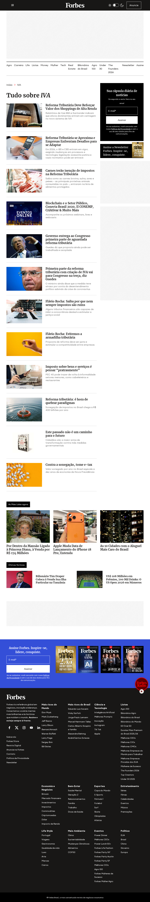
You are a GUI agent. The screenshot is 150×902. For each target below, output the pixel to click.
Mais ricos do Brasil (79, 704)
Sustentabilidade (76, 839)
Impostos (46, 806)
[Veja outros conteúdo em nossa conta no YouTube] (31, 728)
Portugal (46, 835)
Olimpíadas (100, 816)
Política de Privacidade (121, 129)
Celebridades (127, 799)
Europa (124, 852)
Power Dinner (100, 835)
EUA (123, 835)
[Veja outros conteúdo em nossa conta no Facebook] (9, 728)
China (123, 843)
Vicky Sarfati (74, 713)
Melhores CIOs (128, 742)
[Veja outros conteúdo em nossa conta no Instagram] (24, 728)
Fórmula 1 (98, 799)
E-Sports (98, 794)
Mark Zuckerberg (50, 716)
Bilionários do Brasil (130, 717)
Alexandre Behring (77, 733)
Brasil (123, 839)
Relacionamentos (76, 799)
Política (125, 830)
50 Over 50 (126, 726)
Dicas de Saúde (75, 811)
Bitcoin (45, 794)
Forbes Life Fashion (103, 848)
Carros (45, 865)
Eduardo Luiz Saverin (78, 709)
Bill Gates (46, 746)
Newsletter (128, 65)
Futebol (98, 803)
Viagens (46, 839)
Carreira (18, 65)
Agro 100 (125, 709)
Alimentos (73, 848)
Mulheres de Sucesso (131, 766)
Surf (96, 807)
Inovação (99, 721)
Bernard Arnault (49, 729)
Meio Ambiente (76, 830)
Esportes (99, 786)
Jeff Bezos (47, 721)
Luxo (44, 852)
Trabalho (72, 807)
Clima (71, 835)
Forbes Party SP (102, 860)
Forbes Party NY (102, 852)
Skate (97, 811)
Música (124, 807)
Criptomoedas (49, 815)
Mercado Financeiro (51, 798)
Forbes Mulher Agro (103, 881)
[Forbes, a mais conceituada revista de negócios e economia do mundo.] (75, 5)
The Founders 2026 (113, 69)
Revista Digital (13, 745)
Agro (9, 65)
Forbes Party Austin (104, 856)
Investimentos (49, 802)
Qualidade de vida (50, 848)
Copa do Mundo (102, 790)
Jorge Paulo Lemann (78, 717)
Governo (125, 848)
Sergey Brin (47, 742)
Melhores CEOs (128, 738)
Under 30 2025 (128, 779)
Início (9, 84)
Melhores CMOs (128, 746)
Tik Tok (97, 729)
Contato (10, 754)
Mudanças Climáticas (79, 843)
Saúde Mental (75, 790)
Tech (63, 65)
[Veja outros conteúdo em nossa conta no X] (17, 728)
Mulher (54, 65)
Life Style (47, 830)
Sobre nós (11, 737)
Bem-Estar (74, 786)
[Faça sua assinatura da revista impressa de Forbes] (66, 659)
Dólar (44, 819)
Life (27, 65)
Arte (44, 856)
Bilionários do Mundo (131, 721)
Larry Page (47, 738)
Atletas (98, 820)
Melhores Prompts (103, 716)
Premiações (126, 811)
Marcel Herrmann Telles (79, 721)
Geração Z (73, 794)
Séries (123, 790)
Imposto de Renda (51, 823)
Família (71, 803)
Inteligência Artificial (104, 712)
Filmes (124, 794)
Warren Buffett (49, 733)
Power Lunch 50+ (102, 843)
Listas (35, 65)
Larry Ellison (47, 725)
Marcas (45, 860)
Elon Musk (46, 712)
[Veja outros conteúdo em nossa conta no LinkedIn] (39, 728)
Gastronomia (48, 843)
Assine (140, 65)
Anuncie (133, 5)
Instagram (99, 725)
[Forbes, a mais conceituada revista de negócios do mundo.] (22, 697)
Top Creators (127, 774)
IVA (19, 84)
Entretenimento (130, 786)
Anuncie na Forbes (15, 749)
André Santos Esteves (79, 738)
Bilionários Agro (128, 713)
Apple (97, 733)
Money (44, 65)
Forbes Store (12, 741)
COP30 (71, 852)
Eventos (125, 803)
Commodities (48, 811)
